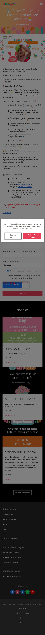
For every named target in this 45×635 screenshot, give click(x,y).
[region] (22, 230)
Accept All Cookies (32, 236)
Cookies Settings (13, 236)
